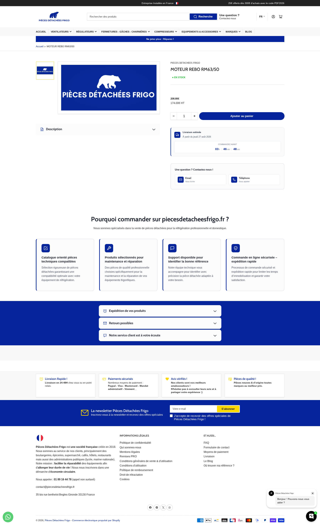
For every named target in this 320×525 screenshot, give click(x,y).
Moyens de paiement (216, 451)
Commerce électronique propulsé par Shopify (96, 520)
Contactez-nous (227, 18)
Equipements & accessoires (200, 31)
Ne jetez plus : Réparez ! (160, 39)
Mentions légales (130, 451)
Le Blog (208, 461)
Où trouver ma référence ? (219, 465)
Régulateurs (85, 31)
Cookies (125, 479)
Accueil (41, 31)
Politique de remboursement (136, 470)
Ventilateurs (59, 31)
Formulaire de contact (216, 447)
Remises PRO (128, 456)
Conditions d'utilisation (133, 465)
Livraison (209, 456)
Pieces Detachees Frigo (185, 63)
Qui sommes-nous (130, 447)
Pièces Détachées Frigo (57, 520)
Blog (248, 31)
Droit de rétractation (131, 474)
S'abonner (228, 408)
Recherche (205, 16)
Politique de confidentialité (135, 442)
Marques (232, 31)
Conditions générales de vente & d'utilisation (146, 461)
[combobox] (152, 16)
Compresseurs (164, 31)
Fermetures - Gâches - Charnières (124, 31)
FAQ (206, 442)
